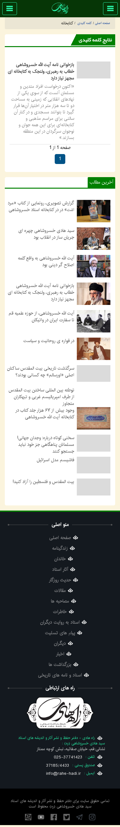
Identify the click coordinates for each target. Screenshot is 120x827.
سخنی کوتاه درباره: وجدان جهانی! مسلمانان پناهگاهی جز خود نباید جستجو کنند (45, 452)
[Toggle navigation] (110, 8)
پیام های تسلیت (60, 640)
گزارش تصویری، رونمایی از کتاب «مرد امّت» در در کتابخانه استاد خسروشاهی (41, 206)
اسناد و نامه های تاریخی (60, 682)
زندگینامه (60, 556)
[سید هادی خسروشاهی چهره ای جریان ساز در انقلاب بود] (93, 238)
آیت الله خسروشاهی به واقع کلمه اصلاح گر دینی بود (46, 261)
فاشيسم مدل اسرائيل (55, 467)
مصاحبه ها (60, 608)
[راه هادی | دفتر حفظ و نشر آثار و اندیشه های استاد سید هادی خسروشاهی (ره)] (60, 8)
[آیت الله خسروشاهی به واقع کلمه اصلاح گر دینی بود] (93, 266)
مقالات (60, 598)
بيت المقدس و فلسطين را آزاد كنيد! (43, 489)
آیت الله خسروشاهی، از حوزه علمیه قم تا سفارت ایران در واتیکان (41, 316)
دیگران (60, 651)
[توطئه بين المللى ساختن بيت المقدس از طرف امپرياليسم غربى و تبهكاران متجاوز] (93, 398)
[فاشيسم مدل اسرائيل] (93, 472)
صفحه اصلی (60, 545)
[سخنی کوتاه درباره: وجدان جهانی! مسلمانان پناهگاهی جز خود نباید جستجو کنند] (93, 450)
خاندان (60, 566)
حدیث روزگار (60, 587)
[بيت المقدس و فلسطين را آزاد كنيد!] (93, 494)
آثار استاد (60, 577)
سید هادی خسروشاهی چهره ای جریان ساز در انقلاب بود (46, 234)
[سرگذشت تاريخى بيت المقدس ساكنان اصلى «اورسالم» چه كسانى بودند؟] (93, 373)
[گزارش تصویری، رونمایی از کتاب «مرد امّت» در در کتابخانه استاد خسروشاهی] (93, 211)
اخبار (60, 661)
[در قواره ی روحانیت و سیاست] (93, 348)
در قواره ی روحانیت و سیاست (48, 341)
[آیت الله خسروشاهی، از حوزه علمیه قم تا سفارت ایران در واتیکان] (93, 321)
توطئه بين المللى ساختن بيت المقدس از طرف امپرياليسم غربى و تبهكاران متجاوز (41, 396)
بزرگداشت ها (60, 672)
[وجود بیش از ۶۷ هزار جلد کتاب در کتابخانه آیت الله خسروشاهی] (93, 426)
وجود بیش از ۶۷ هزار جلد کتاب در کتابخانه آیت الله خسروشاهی (44, 421)
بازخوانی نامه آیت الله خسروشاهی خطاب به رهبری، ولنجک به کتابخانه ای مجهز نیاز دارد (41, 71)
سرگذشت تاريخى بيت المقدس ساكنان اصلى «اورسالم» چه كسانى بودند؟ (40, 371)
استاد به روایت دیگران (60, 629)
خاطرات (60, 619)
